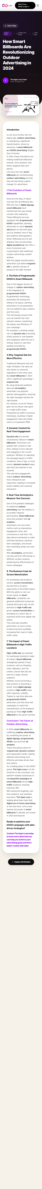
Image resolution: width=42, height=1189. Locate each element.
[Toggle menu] (37, 5)
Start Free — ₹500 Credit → (23, 5)
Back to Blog (12, 26)
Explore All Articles (22, 862)
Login (10, 5)
